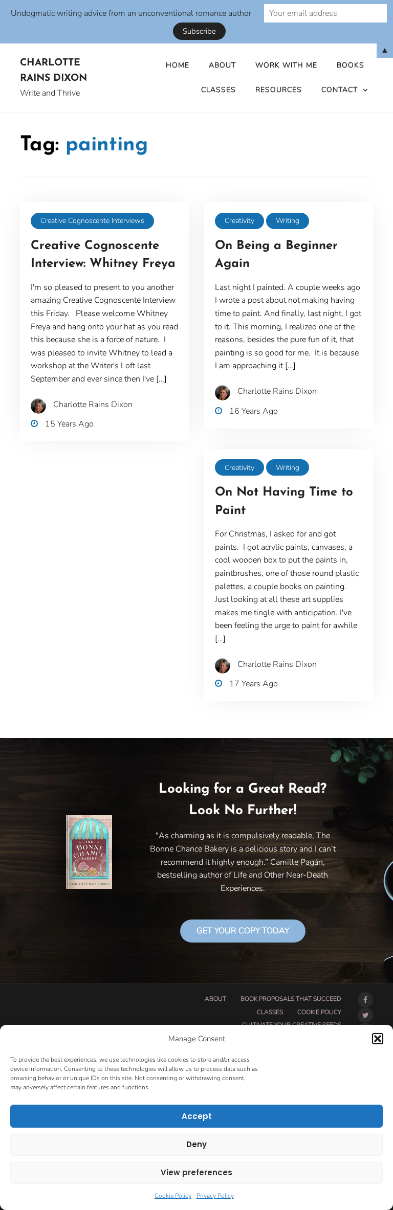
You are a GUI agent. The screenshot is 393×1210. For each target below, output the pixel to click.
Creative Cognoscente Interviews (92, 221)
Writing (287, 221)
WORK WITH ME (286, 65)
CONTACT (339, 90)
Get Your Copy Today (242, 930)
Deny (196, 1144)
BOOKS (350, 65)
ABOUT (222, 65)
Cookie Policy (173, 1196)
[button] (378, 1039)
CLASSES (218, 90)
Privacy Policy (215, 1196)
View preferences (196, 1172)
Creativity (239, 221)
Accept (197, 1116)
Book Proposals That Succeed (291, 999)
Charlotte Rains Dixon (53, 71)
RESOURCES (278, 90)
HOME (177, 65)
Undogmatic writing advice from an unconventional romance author (131, 13)
